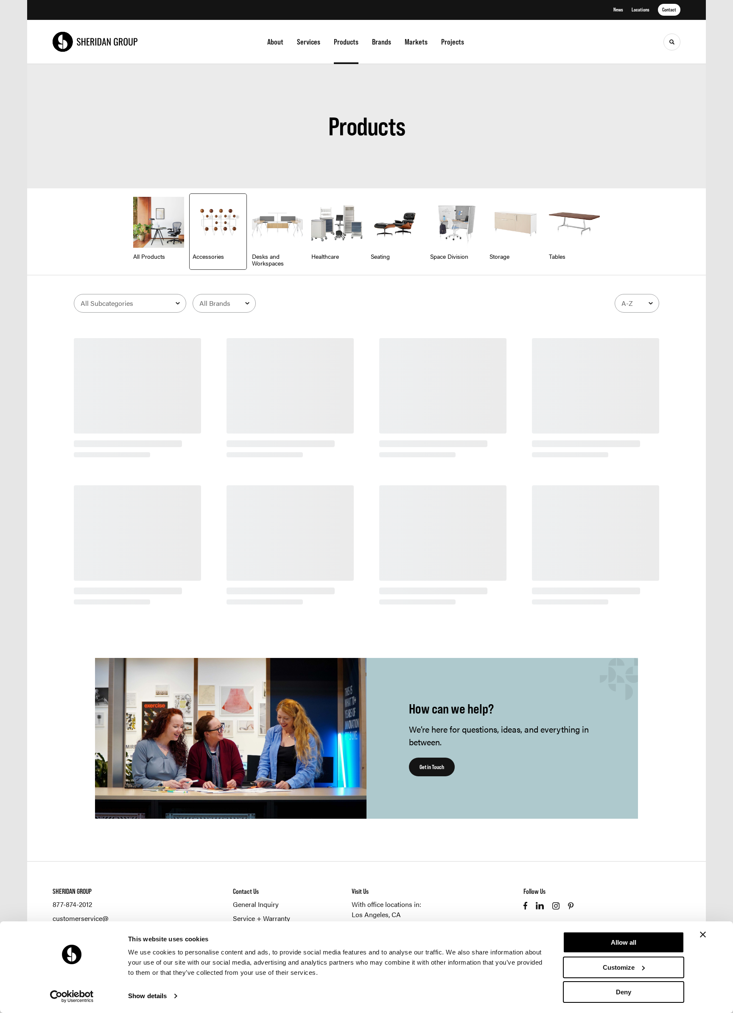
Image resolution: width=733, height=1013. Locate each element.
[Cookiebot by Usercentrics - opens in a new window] (72, 996)
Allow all (623, 942)
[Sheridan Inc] (95, 42)
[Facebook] (525, 905)
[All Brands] (224, 303)
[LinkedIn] (540, 905)
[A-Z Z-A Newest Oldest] (637, 303)
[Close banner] (703, 934)
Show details (147, 995)
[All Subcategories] (130, 303)
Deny (623, 992)
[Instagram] (556, 905)
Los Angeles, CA (376, 914)
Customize (619, 967)
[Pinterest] (571, 905)
